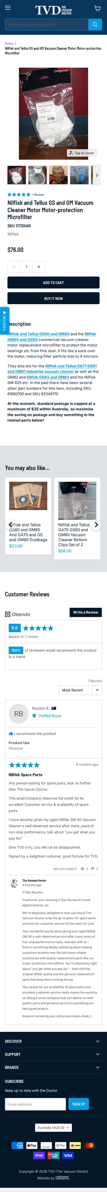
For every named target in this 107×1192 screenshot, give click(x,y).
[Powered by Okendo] (17, 614)
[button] (16, 175)
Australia (51, 1128)
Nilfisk (13, 234)
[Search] (95, 24)
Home (9, 43)
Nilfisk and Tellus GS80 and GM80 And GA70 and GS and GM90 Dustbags (28, 532)
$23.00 (16, 545)
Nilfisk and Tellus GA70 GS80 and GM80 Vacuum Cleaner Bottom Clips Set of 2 (74, 534)
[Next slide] (97, 175)
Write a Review (85, 612)
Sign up (78, 1103)
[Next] (96, 525)
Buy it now (53, 298)
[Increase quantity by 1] (39, 267)
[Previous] (11, 525)
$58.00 (64, 550)
